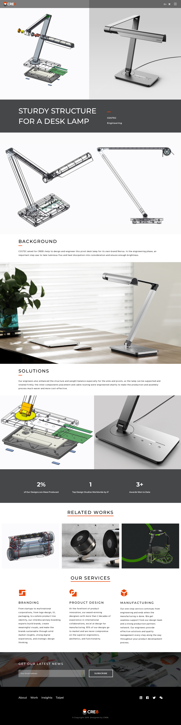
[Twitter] (154, 697)
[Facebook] (147, 697)
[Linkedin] (141, 697)
